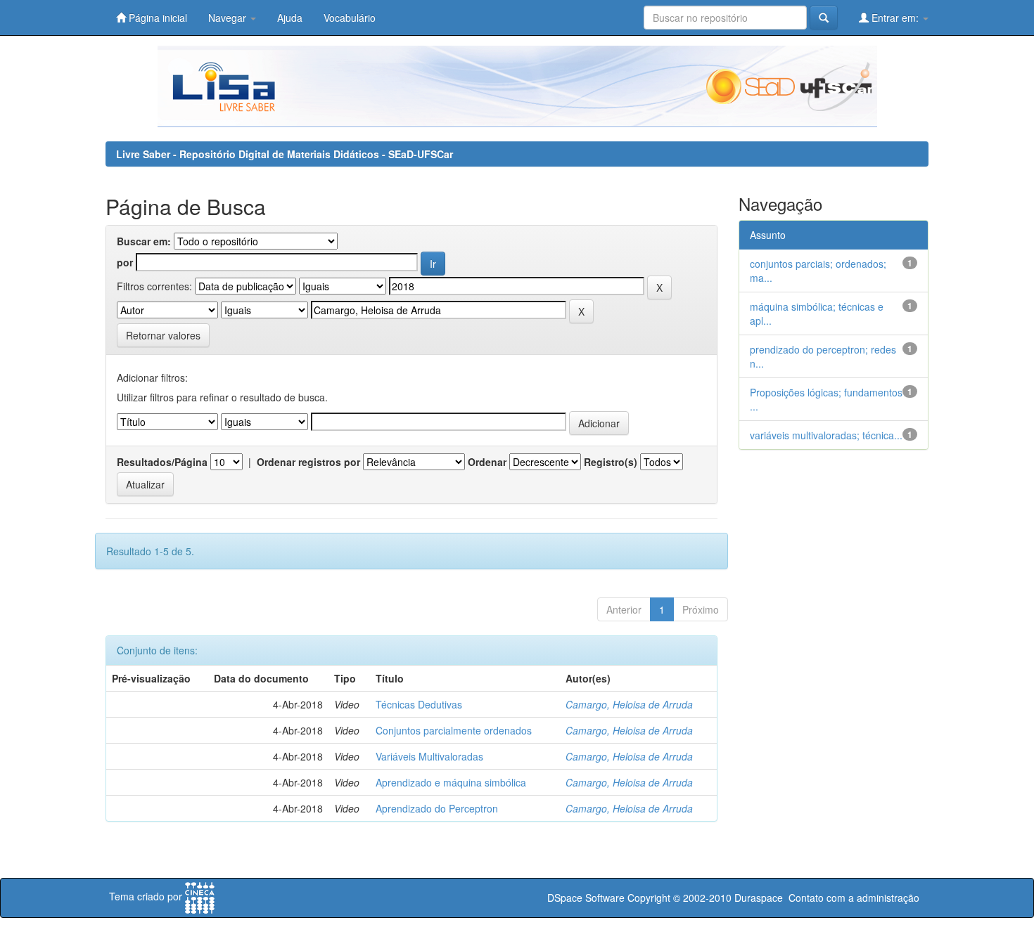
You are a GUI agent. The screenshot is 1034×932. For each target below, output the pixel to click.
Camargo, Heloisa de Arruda (629, 704)
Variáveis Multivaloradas (429, 756)
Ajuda (289, 18)
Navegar (228, 18)
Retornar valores (163, 335)
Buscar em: (144, 241)
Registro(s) (610, 462)
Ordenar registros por (308, 462)
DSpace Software (586, 898)
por (125, 262)
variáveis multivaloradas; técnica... (826, 435)
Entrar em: (895, 18)
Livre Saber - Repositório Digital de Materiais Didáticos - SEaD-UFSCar (284, 154)
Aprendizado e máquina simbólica (451, 782)
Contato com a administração (854, 898)
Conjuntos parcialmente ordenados (454, 730)
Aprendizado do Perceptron (437, 808)
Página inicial (156, 18)
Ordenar (487, 462)
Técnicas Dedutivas (419, 704)
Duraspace (758, 898)
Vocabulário (350, 18)
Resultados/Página (162, 462)
